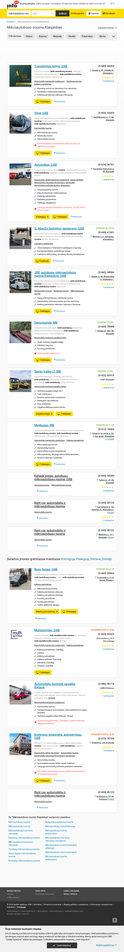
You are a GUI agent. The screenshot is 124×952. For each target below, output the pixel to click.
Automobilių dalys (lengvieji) (46, 753)
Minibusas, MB (44, 425)
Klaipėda (57, 36)
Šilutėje (107, 559)
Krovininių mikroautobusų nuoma (24, 860)
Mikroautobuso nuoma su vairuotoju (20, 843)
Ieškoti (63, 13)
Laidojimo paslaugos (43, 243)
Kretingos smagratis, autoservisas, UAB (58, 736)
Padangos (41, 217)
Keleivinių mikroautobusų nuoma (24, 838)
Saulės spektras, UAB (22, 904)
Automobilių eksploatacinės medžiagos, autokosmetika (58, 180)
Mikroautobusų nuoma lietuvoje (60, 826)
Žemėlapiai (56, 3)
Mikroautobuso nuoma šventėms (61, 852)
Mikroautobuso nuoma (19, 826)
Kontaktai (38, 904)
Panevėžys (87, 36)
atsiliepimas (108, 179)
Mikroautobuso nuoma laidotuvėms (56, 858)
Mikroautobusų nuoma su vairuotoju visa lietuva (57, 839)
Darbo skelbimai (80, 3)
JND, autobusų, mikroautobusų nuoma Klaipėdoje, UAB (55, 274)
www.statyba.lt (13, 911)
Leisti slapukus (64, 945)
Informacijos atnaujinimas (101, 904)
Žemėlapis (110, 13)
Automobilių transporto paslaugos (49, 81)
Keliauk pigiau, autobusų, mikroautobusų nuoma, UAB (53, 477)
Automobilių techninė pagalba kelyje (50, 338)
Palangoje (82, 559)
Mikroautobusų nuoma (61, 485)
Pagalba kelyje (43, 414)
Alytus (103, 36)
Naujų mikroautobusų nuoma (59, 822)
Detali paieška (77, 13)
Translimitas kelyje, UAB (50, 66)
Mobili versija (70, 894)
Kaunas (42, 36)
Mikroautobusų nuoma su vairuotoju (20, 832)
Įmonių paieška (27, 3)
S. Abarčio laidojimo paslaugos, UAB (59, 228)
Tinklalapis (45, 101)
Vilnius (29, 36)
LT (112, 3)
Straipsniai (67, 3)
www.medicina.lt (28, 911)
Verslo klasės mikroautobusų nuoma (22, 855)
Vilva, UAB (41, 113)
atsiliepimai (108, 81)
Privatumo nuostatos (52, 904)
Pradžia (10, 894)
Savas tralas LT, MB (47, 371)
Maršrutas (60, 101)
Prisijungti (21, 907)
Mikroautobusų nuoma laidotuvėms (56, 832)
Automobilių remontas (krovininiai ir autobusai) (54, 182)
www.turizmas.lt (56, 911)
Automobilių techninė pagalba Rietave (54, 685)
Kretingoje (68, 559)
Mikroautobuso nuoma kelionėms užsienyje (61, 846)
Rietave (95, 559)
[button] (114, 37)
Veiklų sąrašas (43, 3)
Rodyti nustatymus (105, 945)
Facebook (44, 261)
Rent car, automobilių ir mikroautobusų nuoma (50, 504)
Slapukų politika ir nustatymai (76, 904)
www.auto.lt (42, 911)
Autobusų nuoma (74, 81)
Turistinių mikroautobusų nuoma (23, 849)
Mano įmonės (97, 3)
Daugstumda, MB (45, 322)
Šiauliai (71, 36)
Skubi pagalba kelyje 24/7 (48, 353)
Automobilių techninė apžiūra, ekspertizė (52, 185)
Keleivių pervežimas (42, 84)
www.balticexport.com (74, 911)
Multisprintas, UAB (47, 630)
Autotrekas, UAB (45, 165)
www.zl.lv (25, 914)
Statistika (11, 907)
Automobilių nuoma (43, 128)
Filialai (110, 439)
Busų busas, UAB (45, 569)
